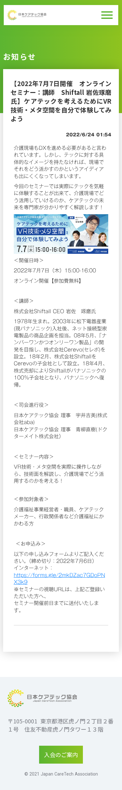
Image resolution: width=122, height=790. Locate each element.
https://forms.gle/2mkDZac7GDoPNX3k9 (59, 578)
